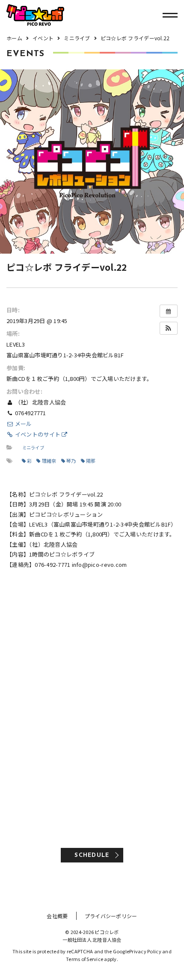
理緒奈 (49, 460)
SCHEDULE (91, 855)
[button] (168, 328)
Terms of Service (84, 958)
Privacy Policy (145, 951)
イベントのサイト (38, 434)
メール (23, 423)
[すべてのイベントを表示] (169, 311)
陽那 (91, 460)
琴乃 (71, 460)
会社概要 (57, 915)
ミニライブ (33, 447)
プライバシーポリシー (111, 915)
